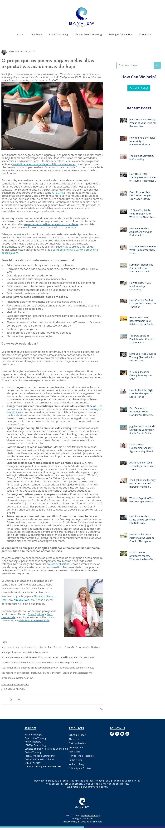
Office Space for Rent (80, 768)
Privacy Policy (70, 821)
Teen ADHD (71, 647)
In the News (75, 759)
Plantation (74, 751)
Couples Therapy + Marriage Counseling (43, 748)
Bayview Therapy (90, 815)
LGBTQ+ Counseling (35, 745)
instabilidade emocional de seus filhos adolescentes (30, 657)
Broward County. (98, 786)
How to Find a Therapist (81, 755)
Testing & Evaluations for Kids (40, 759)
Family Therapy (32, 741)
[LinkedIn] (127, 734)
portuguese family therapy (46, 672)
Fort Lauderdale (77, 743)
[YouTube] (122, 734)
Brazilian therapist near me (77, 672)
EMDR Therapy (32, 762)
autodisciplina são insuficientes (77, 667)
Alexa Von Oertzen (89, 647)
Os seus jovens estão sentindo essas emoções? (27, 662)
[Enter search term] (157, 65)
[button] (58, 34)
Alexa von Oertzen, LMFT (14, 688)
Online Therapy (32, 752)
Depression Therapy (35, 738)
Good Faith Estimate (91, 821)
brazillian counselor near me (17, 677)
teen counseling (10, 647)
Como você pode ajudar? (68, 662)
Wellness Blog (76, 764)
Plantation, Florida (117, 783)
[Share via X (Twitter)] (10, 699)
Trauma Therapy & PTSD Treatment (43, 766)
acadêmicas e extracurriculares (78, 657)
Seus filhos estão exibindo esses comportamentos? (29, 667)
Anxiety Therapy (33, 734)
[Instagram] (117, 734)
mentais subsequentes (35, 652)
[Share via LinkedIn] (18, 699)
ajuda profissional (11, 652)
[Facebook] (112, 734)
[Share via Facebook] (3, 699)
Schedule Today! (77, 734)
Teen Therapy (55, 647)
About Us (74, 739)
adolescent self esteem (33, 647)
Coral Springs (76, 747)
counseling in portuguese (15, 672)
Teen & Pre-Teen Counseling (39, 755)
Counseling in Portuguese (15, 684)
